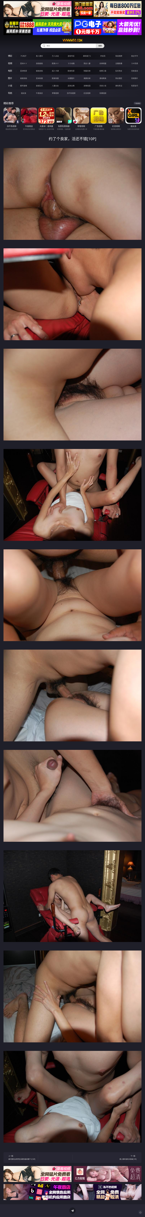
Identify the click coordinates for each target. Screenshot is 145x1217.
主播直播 (118, 63)
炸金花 (102, 56)
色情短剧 (102, 93)
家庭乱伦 (39, 86)
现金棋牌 (118, 56)
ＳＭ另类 (134, 63)
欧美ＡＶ (55, 63)
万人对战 (55, 56)
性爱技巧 (134, 86)
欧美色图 (55, 78)
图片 (10, 78)
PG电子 (23, 56)
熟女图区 (118, 78)
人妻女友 (55, 86)
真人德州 (39, 56)
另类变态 (134, 71)
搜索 (100, 46)
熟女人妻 (87, 63)
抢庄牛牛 (134, 56)
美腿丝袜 (87, 78)
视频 (10, 63)
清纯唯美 (102, 78)
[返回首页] (140, 1212)
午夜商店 (39, 93)
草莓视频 (55, 93)
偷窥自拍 (23, 78)
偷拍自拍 (39, 71)
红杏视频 (87, 93)
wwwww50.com (72, 40)
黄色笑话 (118, 86)
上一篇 (21, 1157)
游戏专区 (71, 56)
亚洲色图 (39, 78)
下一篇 (128, 1157)
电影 (10, 70)
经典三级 (102, 71)
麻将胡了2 (87, 56)
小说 (10, 85)
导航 (10, 93)
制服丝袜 (87, 71)
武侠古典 (71, 86)
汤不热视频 (71, 93)
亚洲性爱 (23, 71)
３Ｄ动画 (71, 63)
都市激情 (23, 86)
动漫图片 (71, 78)
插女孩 (23, 93)
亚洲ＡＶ (23, 63)
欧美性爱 (71, 71)
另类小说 (102, 86)
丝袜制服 (102, 63)
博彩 (10, 55)
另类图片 (134, 78)
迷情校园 (87, 86)
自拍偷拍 (39, 63)
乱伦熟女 (118, 71)
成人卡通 (55, 71)
